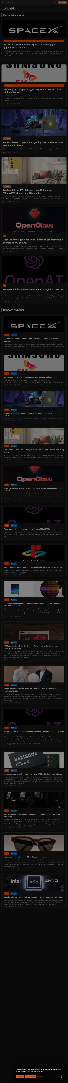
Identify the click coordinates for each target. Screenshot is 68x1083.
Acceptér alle (20, 1076)
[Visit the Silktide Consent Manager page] (62, 1076)
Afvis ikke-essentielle (30, 1076)
